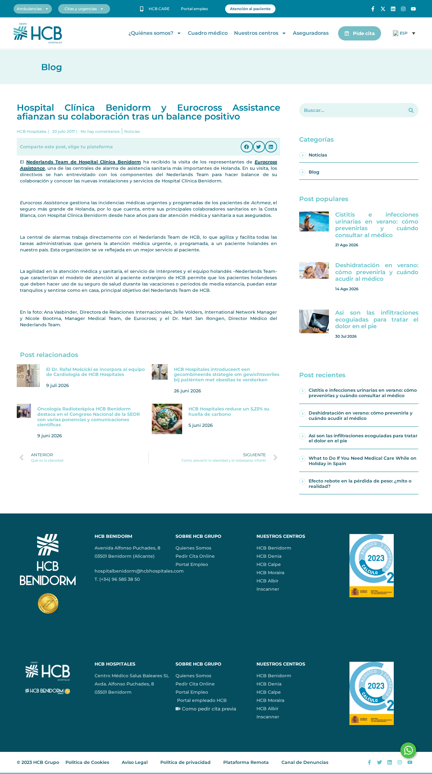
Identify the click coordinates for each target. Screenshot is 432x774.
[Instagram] (403, 9)
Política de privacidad (185, 762)
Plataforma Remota (246, 762)
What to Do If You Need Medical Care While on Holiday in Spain (363, 460)
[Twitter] (379, 762)
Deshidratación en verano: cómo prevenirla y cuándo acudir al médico (376, 272)
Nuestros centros (256, 33)
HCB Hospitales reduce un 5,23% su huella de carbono (228, 411)
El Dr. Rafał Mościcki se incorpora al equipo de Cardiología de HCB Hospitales (95, 372)
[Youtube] (413, 9)
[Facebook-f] (373, 9)
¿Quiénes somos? (150, 33)
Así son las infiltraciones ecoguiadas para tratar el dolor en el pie (376, 319)
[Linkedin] (393, 9)
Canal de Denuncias (304, 762)
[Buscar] (411, 110)
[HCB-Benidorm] (38, 33)
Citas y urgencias (81, 8)
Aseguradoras (311, 33)
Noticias (318, 155)
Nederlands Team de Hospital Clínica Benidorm (83, 162)
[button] (247, 146)
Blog (314, 172)
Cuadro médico (208, 33)
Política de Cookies (87, 762)
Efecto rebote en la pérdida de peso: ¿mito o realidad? (360, 483)
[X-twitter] (383, 9)
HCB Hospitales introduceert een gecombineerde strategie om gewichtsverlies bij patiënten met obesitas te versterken (226, 374)
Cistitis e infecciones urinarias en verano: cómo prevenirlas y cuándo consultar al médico (376, 225)
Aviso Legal (135, 762)
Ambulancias (29, 8)
